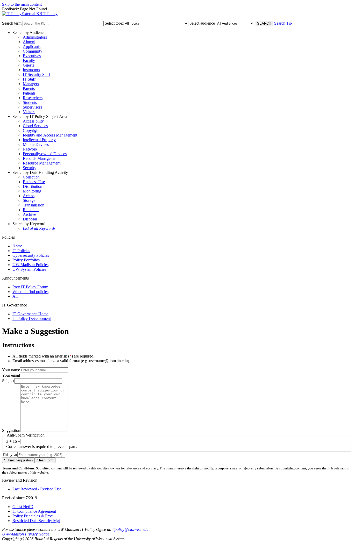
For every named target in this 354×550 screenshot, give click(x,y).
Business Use (34, 182)
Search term (12, 23)
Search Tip (283, 23)
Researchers (33, 98)
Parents (29, 88)
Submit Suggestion (18, 460)
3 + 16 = (13, 441)
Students (30, 102)
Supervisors (32, 107)
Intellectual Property (39, 140)
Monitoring (32, 191)
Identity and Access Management (50, 135)
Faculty (29, 60)
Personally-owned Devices (45, 154)
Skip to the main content (22, 4)
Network (30, 149)
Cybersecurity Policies (30, 255)
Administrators (35, 37)
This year (9, 454)
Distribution (32, 186)
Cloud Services (35, 126)
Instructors (31, 70)
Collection (31, 177)
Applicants (31, 46)
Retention (31, 210)
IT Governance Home (30, 314)
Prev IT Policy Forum (30, 287)
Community (32, 51)
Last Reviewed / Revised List (36, 489)
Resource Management (41, 163)
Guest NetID (22, 506)
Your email (11, 375)
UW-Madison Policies (30, 264)
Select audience (202, 23)
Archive (29, 214)
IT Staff (29, 79)
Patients (29, 93)
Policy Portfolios (26, 260)
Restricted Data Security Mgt (36, 520)
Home (17, 246)
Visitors (29, 112)
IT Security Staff (36, 74)
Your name (11, 370)
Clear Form (45, 460)
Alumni (29, 42)
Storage (29, 200)
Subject (8, 380)
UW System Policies (29, 269)
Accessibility (33, 121)
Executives (32, 56)
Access (28, 196)
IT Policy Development (31, 318)
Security (29, 168)
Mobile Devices (36, 144)
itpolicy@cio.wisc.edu (130, 529)
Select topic (114, 23)
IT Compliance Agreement (34, 511)
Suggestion (11, 430)
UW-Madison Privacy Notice (25, 534)
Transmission (33, 205)
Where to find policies (30, 291)
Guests (28, 65)
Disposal (30, 219)
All (15, 296)
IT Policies (21, 250)
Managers (31, 84)
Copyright (31, 130)
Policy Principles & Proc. (33, 516)
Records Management (41, 158)
